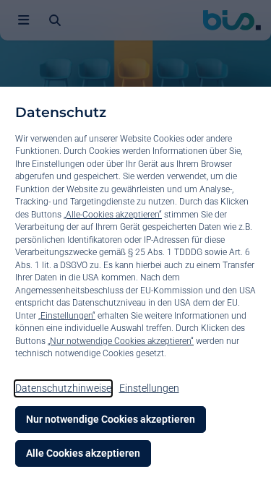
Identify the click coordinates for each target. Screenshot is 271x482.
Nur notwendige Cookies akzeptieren (110, 419)
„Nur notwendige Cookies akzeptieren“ (121, 341)
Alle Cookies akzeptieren (83, 453)
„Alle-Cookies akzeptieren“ (113, 215)
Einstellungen (149, 388)
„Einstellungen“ (66, 316)
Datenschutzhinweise (63, 388)
